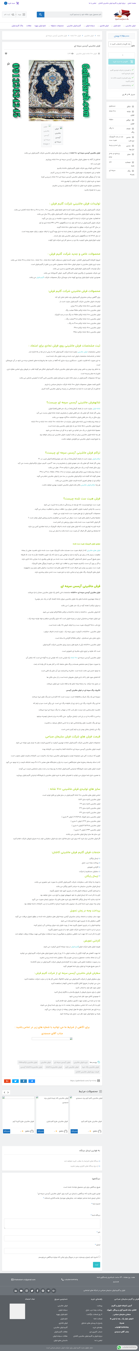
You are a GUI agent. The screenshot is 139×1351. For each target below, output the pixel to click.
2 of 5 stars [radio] (95, 1198)
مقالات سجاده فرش (60, 1326)
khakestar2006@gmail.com (24, 1270)
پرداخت (99, 1296)
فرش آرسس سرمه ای (62, 1062)
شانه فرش (96, 408)
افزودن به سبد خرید (120, 61)
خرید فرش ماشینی (81, 1062)
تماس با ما (92, 3)
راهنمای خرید (97, 1318)
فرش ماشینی (89, 36)
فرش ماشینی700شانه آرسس (31, 1067)
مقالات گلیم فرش (60, 1322)
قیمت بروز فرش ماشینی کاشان (87, 1072)
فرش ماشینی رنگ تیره (90, 1067)
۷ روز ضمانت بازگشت (94, 1304)
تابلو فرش (63, 1309)
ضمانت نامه (98, 1309)
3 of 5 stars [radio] (92, 1198)
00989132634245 (71, 1270)
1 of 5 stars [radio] (98, 1198)
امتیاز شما (95, 1194)
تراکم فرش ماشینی (88, 485)
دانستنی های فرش (60, 1331)
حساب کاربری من (95, 1322)
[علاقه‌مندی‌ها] (5, 53)
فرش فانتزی (63, 1313)
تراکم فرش (96, 459)
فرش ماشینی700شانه (54, 1067)
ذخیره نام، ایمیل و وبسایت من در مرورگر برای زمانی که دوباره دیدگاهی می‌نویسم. (68, 1247)
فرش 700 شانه (75, 36)
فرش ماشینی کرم (71, 1067)
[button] (8, 64)
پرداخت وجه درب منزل (94, 1300)
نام (98, 1222)
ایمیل (97, 1235)
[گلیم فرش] (121, 14)
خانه (98, 36)
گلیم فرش (40, 277)
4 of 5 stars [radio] (89, 1198)
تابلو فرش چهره (61, 1304)
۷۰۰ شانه (74, 658)
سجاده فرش (63, 1300)
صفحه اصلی (132, 3)
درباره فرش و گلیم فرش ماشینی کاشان (111, 3)
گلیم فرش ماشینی (60, 1318)
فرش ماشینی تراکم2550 (28, 1062)
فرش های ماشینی (93, 550)
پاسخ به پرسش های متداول (91, 1313)
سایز (133, 46)
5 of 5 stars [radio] (85, 1198)
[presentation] (4, 1092)
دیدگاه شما (95, 1205)
